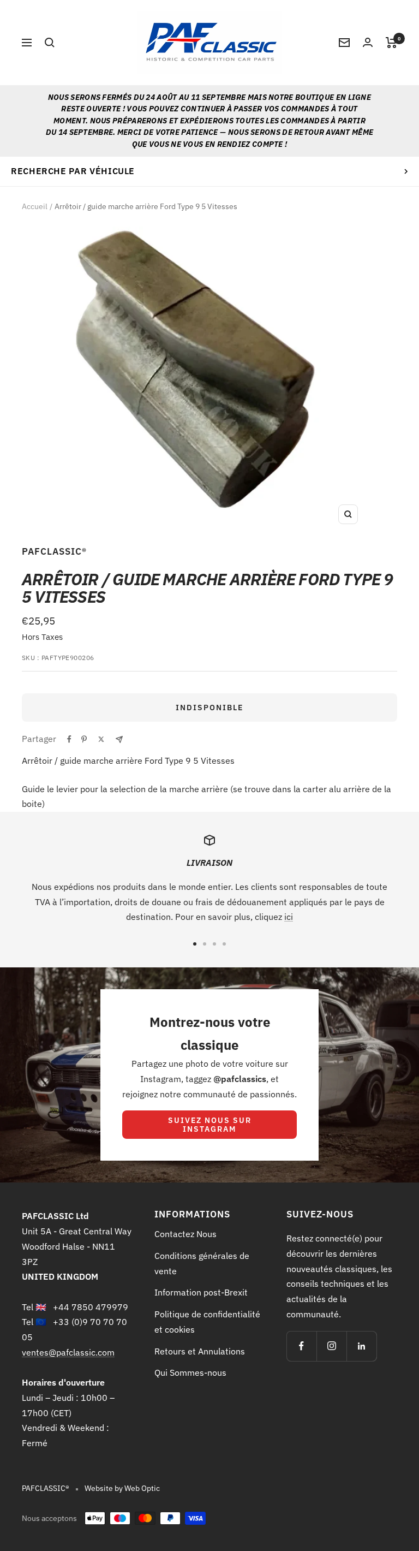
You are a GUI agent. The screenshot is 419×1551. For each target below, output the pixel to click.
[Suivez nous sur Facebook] (301, 1346)
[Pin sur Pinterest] (84, 739)
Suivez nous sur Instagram (210, 1124)
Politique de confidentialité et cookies (207, 1322)
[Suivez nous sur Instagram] (331, 1346)
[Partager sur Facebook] (69, 739)
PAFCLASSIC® (54, 551)
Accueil (34, 206)
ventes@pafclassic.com (68, 1352)
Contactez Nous (185, 1233)
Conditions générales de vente (201, 1263)
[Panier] (391, 42)
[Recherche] (50, 42)
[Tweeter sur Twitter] (101, 739)
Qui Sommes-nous (190, 1372)
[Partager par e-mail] (119, 739)
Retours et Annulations (199, 1351)
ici (288, 916)
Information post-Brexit (201, 1292)
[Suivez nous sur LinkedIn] (361, 1346)
